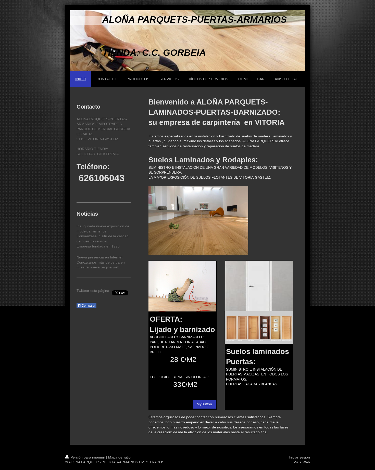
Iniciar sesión (299, 457)
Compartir (88, 305)
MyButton (204, 404)
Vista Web (302, 462)
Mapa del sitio (119, 457)
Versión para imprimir (88, 457)
